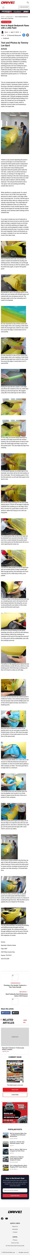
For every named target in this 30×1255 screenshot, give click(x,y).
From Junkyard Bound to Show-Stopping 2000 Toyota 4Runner (18, 1166)
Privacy (15, 1240)
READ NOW (15, 1090)
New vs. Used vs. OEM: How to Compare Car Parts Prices (18, 1150)
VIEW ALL (25, 1021)
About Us (15, 1226)
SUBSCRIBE (15, 1095)
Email (16, 1013)
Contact (15, 1232)
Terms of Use (15, 1243)
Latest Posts (9, 16)
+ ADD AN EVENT (23, 7)
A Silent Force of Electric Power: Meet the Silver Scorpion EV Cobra (17, 1158)
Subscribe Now (15, 1195)
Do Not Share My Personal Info (15, 1245)
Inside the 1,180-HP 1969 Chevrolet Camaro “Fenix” (17, 1142)
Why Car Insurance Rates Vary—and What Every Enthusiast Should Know (18, 1135)
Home (2, 16)
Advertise (15, 1229)
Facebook (6, 1013)
